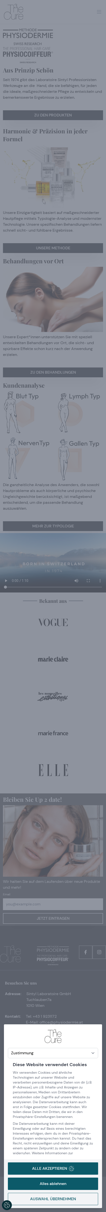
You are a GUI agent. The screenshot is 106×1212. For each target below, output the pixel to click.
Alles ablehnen (53, 1183)
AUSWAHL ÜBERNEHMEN (53, 1198)
